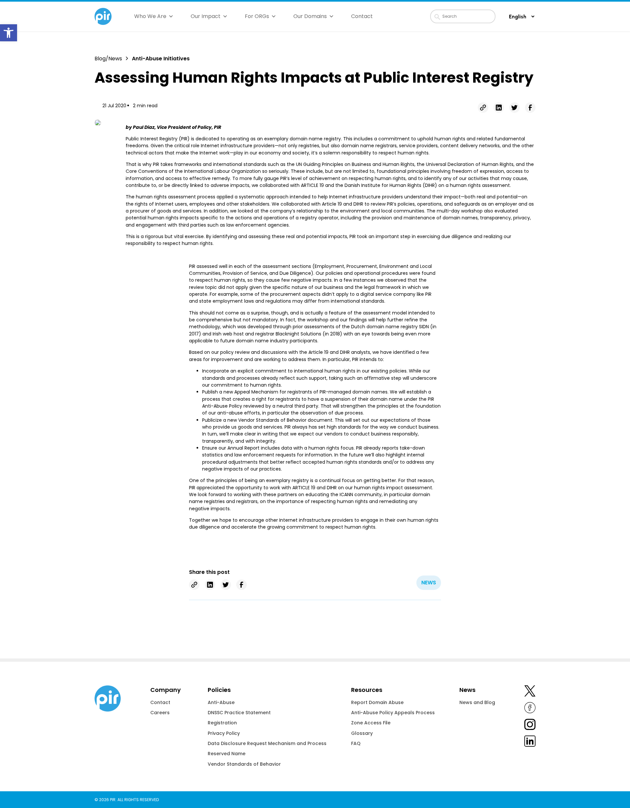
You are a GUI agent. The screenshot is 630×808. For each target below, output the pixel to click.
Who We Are (150, 16)
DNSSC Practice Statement (239, 712)
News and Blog (477, 702)
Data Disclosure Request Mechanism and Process (267, 743)
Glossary (362, 733)
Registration (222, 722)
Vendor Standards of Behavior (244, 764)
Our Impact (205, 16)
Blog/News (108, 58)
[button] (8, 32)
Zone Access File (370, 722)
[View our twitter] (530, 692)
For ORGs (257, 16)
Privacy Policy (224, 733)
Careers (160, 712)
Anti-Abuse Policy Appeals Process (393, 712)
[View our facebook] (530, 709)
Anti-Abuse (221, 702)
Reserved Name (226, 753)
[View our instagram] (530, 725)
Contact (362, 16)
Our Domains (310, 16)
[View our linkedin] (530, 742)
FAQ (356, 743)
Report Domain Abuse (377, 702)
